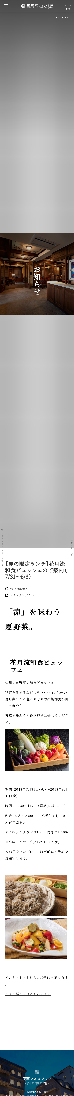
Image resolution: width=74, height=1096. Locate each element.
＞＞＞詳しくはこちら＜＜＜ (28, 993)
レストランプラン (21, 595)
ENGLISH (62, 17)
